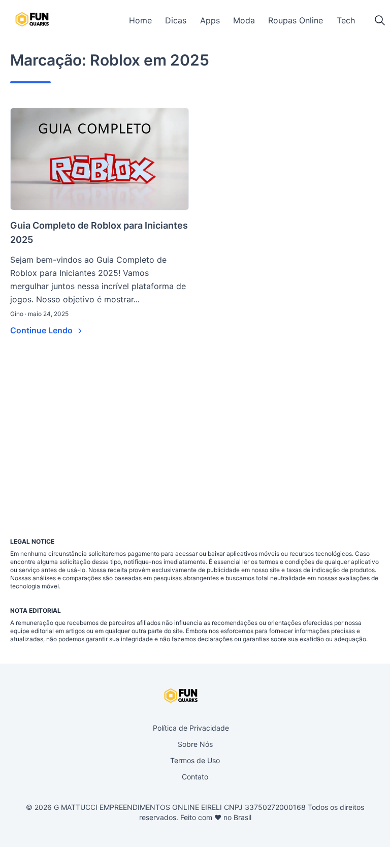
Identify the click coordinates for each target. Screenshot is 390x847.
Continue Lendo (42, 330)
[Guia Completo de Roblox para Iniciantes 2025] (99, 159)
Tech (346, 20)
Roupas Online (295, 20)
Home (140, 20)
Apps (210, 20)
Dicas (175, 20)
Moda (244, 20)
